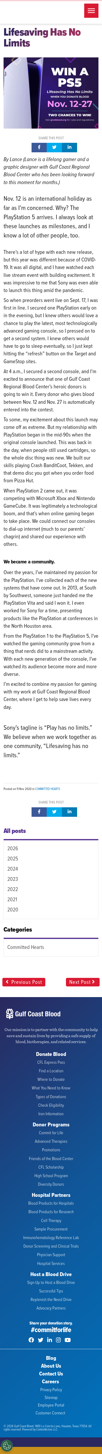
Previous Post (26, 982)
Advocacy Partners (51, 1308)
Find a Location (51, 1071)
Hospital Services (51, 1263)
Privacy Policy (51, 1390)
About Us (51, 1366)
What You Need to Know (51, 1088)
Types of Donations (51, 1097)
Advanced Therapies (51, 1141)
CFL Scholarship (51, 1167)
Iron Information (51, 1114)
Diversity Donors (51, 1184)
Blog (51, 1358)
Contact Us (51, 1374)
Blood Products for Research (51, 1212)
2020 (12, 910)
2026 (12, 848)
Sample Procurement (51, 1229)
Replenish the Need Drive (51, 1299)
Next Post (80, 982)
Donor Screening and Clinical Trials (51, 1246)
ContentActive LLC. (47, 1429)
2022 (12, 889)
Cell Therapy (51, 1220)
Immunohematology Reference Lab (51, 1238)
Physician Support (51, 1255)
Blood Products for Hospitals (51, 1203)
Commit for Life (51, 1133)
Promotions (51, 1150)
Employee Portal (51, 1405)
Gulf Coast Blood (33, 12)
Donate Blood (51, 1054)
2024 (12, 869)
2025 (12, 859)
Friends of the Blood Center (51, 1159)
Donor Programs (51, 1125)
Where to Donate (51, 1079)
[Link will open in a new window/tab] (31, 1340)
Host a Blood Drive (51, 1274)
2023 (12, 879)
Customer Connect (50, 1413)
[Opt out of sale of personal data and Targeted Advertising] (7, 1446)
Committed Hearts (47, 789)
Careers (50, 1382)
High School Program (51, 1176)
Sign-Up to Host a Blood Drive (51, 1282)
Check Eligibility (51, 1105)
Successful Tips (51, 1291)
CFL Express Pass (51, 1062)
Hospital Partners (51, 1195)
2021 (12, 899)
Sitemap (51, 1398)
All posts (15, 831)
